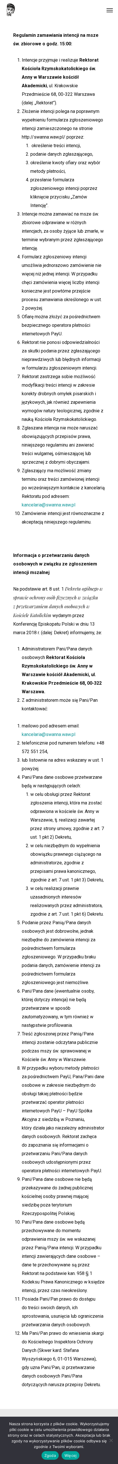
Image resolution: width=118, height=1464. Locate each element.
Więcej (70, 1455)
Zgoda (50, 1455)
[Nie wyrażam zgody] (111, 1440)
